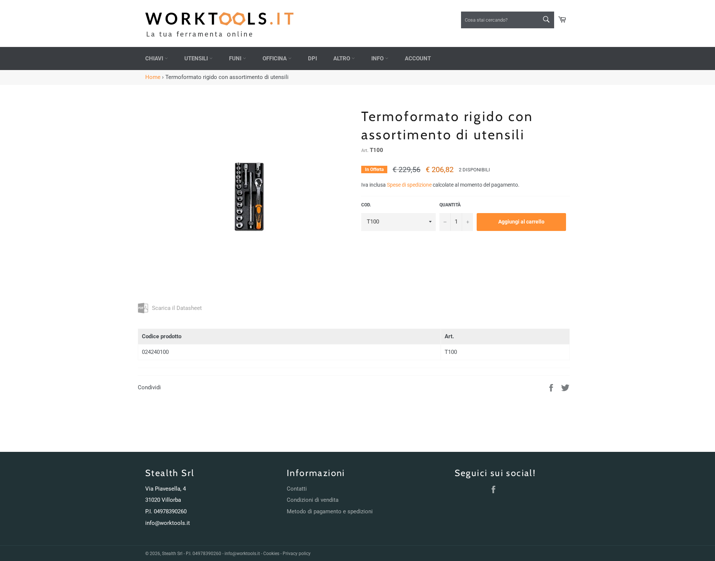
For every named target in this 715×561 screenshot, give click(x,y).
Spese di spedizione (409, 185)
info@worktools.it (167, 523)
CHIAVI (155, 58)
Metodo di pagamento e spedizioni (330, 511)
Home (153, 77)
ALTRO (342, 58)
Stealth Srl (172, 553)
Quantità (450, 204)
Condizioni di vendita (313, 500)
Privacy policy (297, 553)
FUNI (236, 58)
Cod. (366, 204)
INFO (378, 58)
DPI (312, 58)
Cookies (271, 553)
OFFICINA (275, 58)
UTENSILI (196, 58)
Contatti (297, 488)
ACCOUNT (418, 58)
